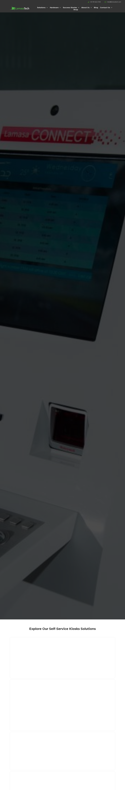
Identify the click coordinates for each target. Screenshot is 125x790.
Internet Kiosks (98, 649)
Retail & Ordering (100, 744)
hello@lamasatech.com (114, 2)
